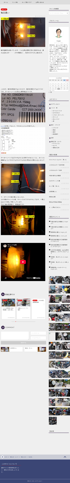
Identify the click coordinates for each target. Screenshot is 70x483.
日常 (52, 138)
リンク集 (15, 2)
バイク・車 (54, 108)
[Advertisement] (23, 71)
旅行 (54, 132)
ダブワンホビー (55, 104)
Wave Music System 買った (58, 159)
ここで (3, 126)
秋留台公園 (52, 196)
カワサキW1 (56, 112)
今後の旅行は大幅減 (55, 175)
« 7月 (50, 92)
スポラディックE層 (54, 181)
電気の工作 (4, 9)
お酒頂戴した (53, 191)
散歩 (54, 130)
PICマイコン (56, 143)
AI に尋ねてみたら (55, 207)
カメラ (55, 145)
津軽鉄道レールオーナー (58, 267)
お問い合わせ (40, 2)
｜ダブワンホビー (62, 251)
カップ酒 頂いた (54, 186)
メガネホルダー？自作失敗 (56, 165)
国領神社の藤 (54, 232)
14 (64, 85)
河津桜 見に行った (56, 257)
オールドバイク (57, 110)
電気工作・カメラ (56, 141)
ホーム (6, 2)
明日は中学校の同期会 (55, 202)
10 (53, 85)
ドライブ (55, 127)
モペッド (55, 117)
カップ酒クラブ (27, 2)
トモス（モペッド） (59, 115)
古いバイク (56, 119)
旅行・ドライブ (55, 125)
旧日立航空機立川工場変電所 (59, 239)
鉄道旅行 (55, 134)
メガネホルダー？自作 (55, 170)
